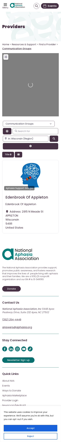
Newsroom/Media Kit (14, 405)
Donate (11, 288)
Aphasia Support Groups (19, 188)
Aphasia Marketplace (14, 395)
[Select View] (18, 155)
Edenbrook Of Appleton (26, 197)
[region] (30, 424)
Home (5, 44)
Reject (30, 436)
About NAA (8, 380)
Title (7, 154)
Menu (5, 7)
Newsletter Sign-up (18, 360)
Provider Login (10, 400)
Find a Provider (47, 44)
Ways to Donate (11, 390)
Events (6, 385)
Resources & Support (24, 44)
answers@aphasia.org (17, 327)
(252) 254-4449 (11, 319)
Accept (30, 428)
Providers (13, 26)
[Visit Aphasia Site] (17, 6)
